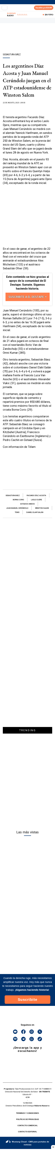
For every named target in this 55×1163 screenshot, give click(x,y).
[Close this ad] (53, 1147)
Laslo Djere (36, 500)
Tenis (17, 512)
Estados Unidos (27, 504)
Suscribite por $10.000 (44, 7)
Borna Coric (18, 500)
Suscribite (27, 999)
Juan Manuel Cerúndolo (17, 508)
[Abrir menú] (4, 7)
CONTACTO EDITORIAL (27, 1132)
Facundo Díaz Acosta (36, 495)
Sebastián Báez (13, 495)
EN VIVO (49, 14)
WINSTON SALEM (42, 508)
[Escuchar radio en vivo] (4, 14)
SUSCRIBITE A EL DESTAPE (26, 297)
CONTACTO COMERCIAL (27, 1126)
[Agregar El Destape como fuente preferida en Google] (27, 108)
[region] (27, 43)
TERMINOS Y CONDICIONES (27, 1113)
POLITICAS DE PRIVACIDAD (27, 1119)
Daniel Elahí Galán (34, 512)
